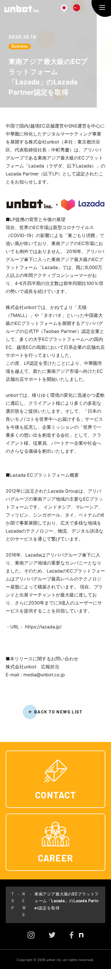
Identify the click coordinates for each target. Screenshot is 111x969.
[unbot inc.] (22, 8)
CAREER (55, 858)
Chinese (76, 7)
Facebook (71, 935)
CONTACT (55, 795)
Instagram (31, 935)
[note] (78, 936)
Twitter (52, 935)
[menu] (102, 7)
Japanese (64, 8)
